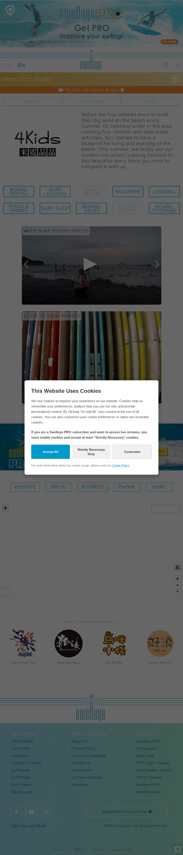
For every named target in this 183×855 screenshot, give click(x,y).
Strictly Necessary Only (91, 452)
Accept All (50, 452)
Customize (132, 452)
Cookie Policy (120, 465)
